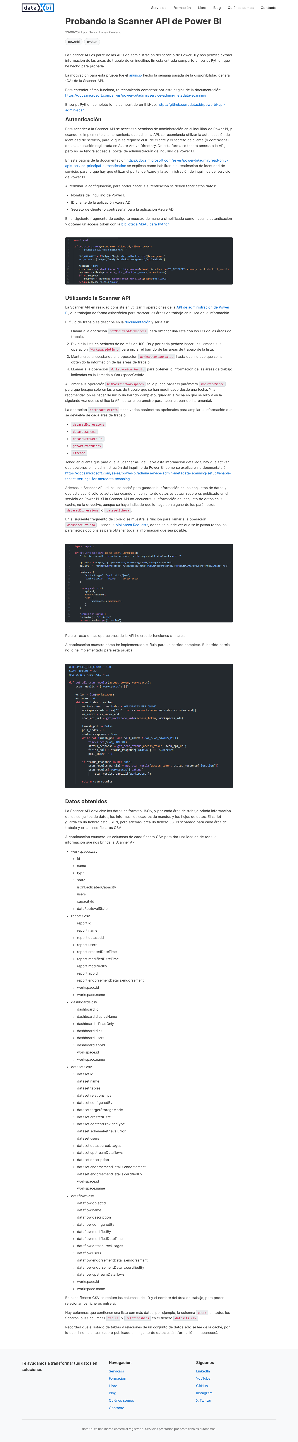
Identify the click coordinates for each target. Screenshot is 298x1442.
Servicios (158, 7)
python (92, 41)
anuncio (135, 75)
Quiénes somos (241, 7)
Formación (182, 7)
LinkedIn (203, 1371)
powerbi (74, 41)
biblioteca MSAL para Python (145, 224)
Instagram (204, 1393)
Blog (217, 7)
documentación (137, 322)
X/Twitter (203, 1400)
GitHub (202, 1386)
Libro (202, 7)
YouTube (203, 1378)
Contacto (268, 7)
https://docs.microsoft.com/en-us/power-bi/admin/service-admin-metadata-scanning (135, 95)
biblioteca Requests (132, 525)
